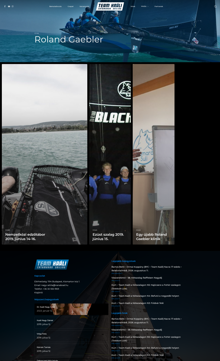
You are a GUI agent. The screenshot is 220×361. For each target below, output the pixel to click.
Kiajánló (38, 292)
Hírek (7, 230)
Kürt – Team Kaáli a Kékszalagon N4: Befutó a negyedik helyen (145, 296)
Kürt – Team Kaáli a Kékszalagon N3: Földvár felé (137, 303)
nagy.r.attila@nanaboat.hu (54, 285)
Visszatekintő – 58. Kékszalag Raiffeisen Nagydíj (136, 278)
